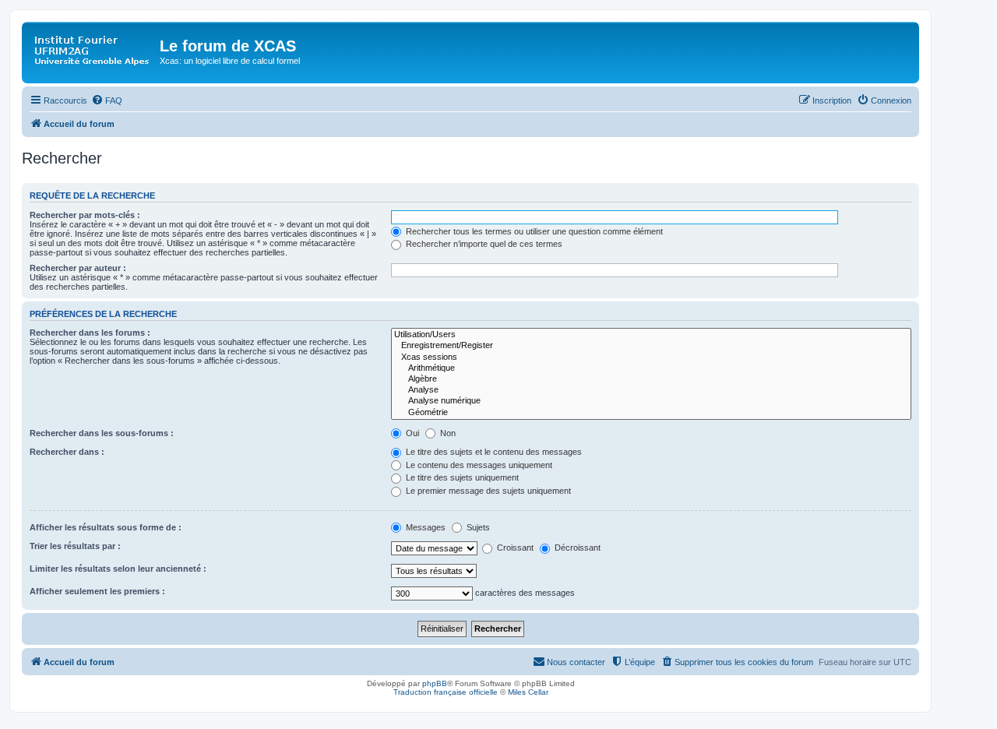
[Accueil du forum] (93, 51)
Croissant (514, 547)
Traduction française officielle (445, 692)
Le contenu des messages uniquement (477, 465)
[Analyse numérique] (651, 401)
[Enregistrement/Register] (651, 345)
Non (447, 433)
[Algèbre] (651, 379)
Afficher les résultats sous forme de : (105, 527)
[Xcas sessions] (651, 357)
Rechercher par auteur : (78, 268)
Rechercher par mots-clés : (85, 215)
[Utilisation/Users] (651, 334)
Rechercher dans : (67, 451)
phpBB (434, 683)
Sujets (477, 527)
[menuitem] (106, 100)
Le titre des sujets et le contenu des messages (492, 451)
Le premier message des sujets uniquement (487, 490)
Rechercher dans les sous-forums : (102, 433)
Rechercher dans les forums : (90, 332)
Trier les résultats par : (75, 546)
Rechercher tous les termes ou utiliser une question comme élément (533, 231)
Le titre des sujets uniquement (461, 477)
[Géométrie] (651, 412)
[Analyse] (651, 390)
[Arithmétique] (651, 368)
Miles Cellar (528, 692)
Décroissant (576, 547)
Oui (411, 433)
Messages (424, 527)
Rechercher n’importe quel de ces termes (482, 243)
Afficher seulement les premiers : (97, 591)
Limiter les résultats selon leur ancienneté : (118, 568)
